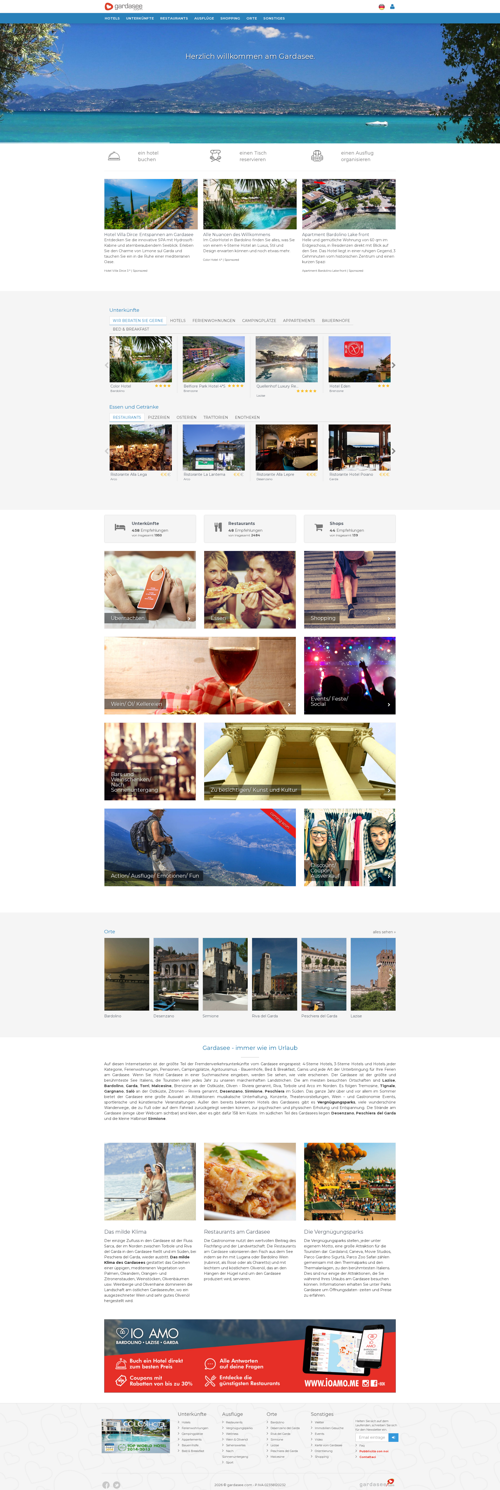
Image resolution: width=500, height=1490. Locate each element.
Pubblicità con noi (374, 1451)
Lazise (275, 1445)
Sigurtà (338, 1257)
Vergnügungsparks (239, 1428)
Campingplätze (259, 320)
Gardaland (338, 1251)
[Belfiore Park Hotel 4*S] (213, 359)
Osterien (187, 417)
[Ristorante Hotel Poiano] (359, 447)
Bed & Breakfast (193, 1451)
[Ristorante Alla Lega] (140, 447)
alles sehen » (384, 932)
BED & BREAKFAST (131, 329)
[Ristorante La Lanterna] (213, 447)
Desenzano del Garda (285, 1428)
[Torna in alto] (485, 1475)
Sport (229, 1462)
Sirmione (277, 1439)
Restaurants (174, 18)
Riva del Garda (280, 1434)
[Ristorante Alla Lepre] (286, 447)
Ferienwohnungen (213, 320)
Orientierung (324, 1451)
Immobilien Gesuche (329, 1428)
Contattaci (367, 1457)
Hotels (112, 18)
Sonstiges (274, 18)
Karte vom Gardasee (328, 1445)
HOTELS (178, 320)
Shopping (230, 18)
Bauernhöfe (336, 320)
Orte (251, 18)
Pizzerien (159, 417)
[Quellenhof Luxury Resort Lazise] (286, 359)
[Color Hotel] (140, 359)
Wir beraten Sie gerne (138, 320)
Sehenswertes (236, 1445)
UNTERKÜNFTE (140, 18)
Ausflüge (204, 18)
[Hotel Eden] (359, 359)
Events (319, 1434)
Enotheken (247, 417)
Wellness (232, 1434)
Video (319, 1439)
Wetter (319, 1422)
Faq (362, 1445)
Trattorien (215, 417)
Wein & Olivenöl (237, 1439)
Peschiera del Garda (284, 1451)
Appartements (299, 320)
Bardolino (277, 1422)
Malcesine (277, 1457)
